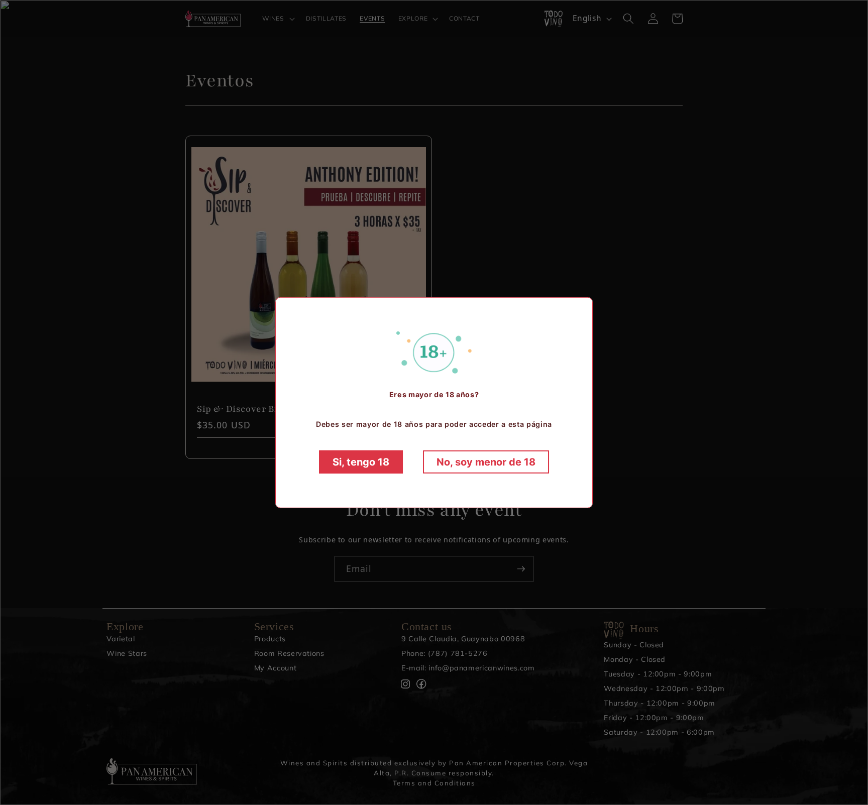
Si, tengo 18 (361, 462)
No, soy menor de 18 (486, 462)
